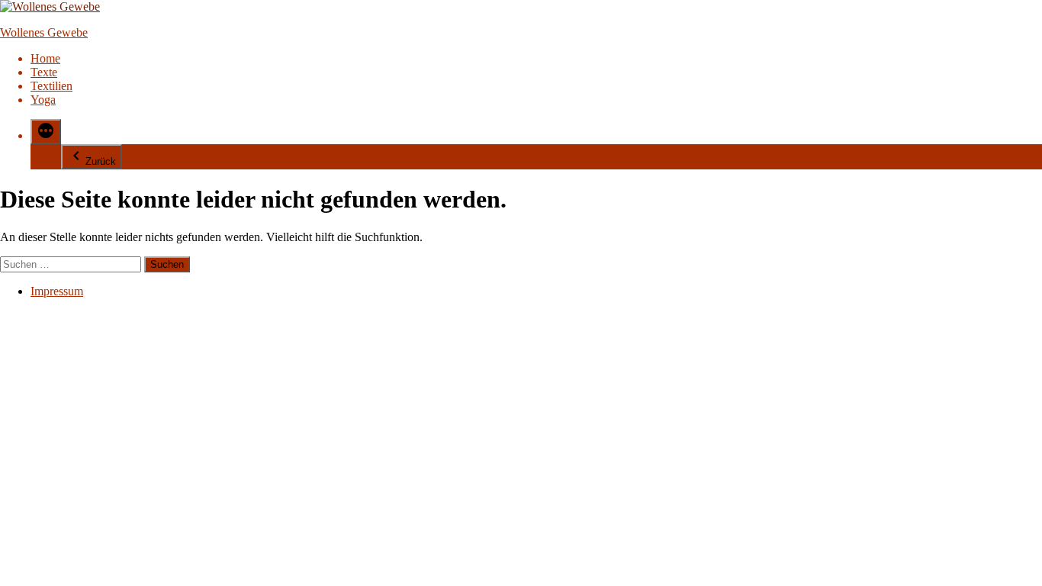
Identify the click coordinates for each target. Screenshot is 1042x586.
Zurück (100, 161)
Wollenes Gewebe (44, 32)
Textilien (51, 85)
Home (45, 58)
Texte (44, 72)
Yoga (43, 99)
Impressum (57, 291)
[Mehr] (46, 131)
